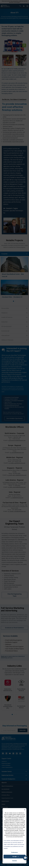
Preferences (14, 852)
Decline (14, 860)
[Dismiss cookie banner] (24, 810)
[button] (25, 858)
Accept (14, 856)
